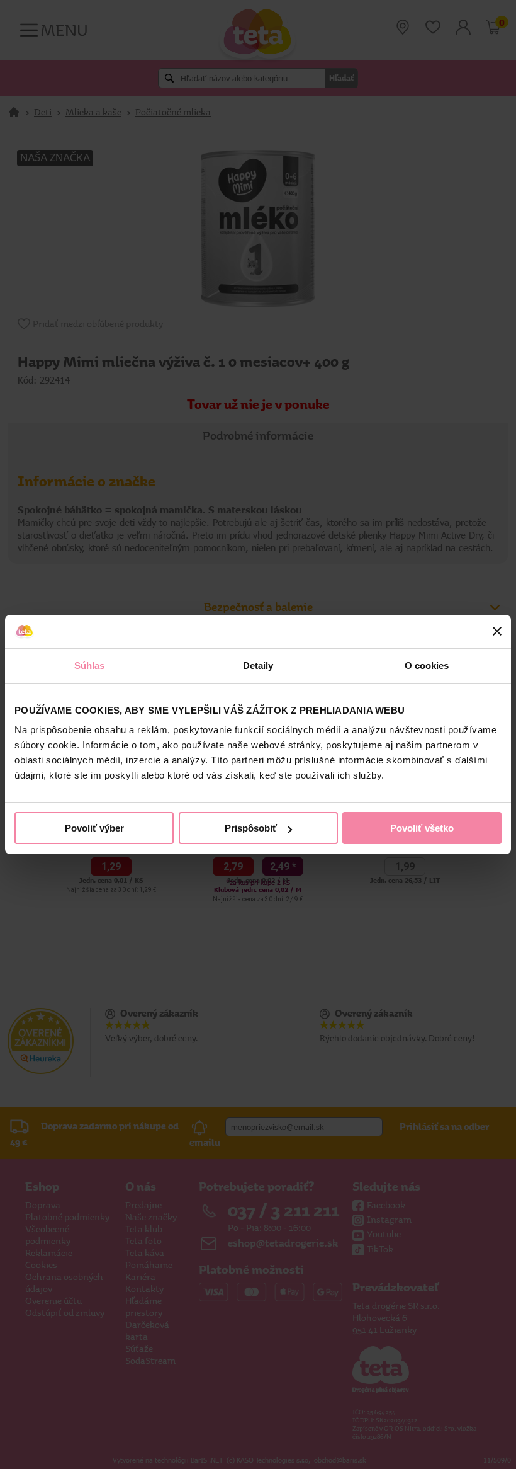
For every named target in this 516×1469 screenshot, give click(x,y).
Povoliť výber (94, 828)
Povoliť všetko (422, 828)
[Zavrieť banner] (497, 631)
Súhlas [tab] (89, 665)
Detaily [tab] (258, 665)
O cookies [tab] (427, 665)
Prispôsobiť (251, 828)
